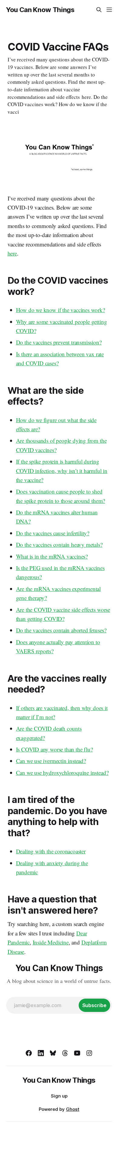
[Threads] (65, 1053)
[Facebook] (29, 1053)
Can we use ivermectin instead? (51, 761)
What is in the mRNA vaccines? (52, 556)
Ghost (72, 1109)
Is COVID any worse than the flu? (54, 749)
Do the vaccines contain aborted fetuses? (61, 630)
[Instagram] (89, 1053)
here (12, 253)
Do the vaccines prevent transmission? (59, 342)
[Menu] (109, 10)
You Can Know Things (40, 9)
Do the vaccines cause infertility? (53, 533)
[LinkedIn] (41, 1053)
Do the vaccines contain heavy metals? (59, 544)
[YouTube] (77, 1053)
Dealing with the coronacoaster (51, 851)
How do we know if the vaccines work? (60, 310)
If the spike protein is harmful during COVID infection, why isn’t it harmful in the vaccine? (61, 471)
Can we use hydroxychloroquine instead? (62, 772)
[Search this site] (99, 10)
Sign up (59, 1096)
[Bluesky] (53, 1053)
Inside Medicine (51, 942)
